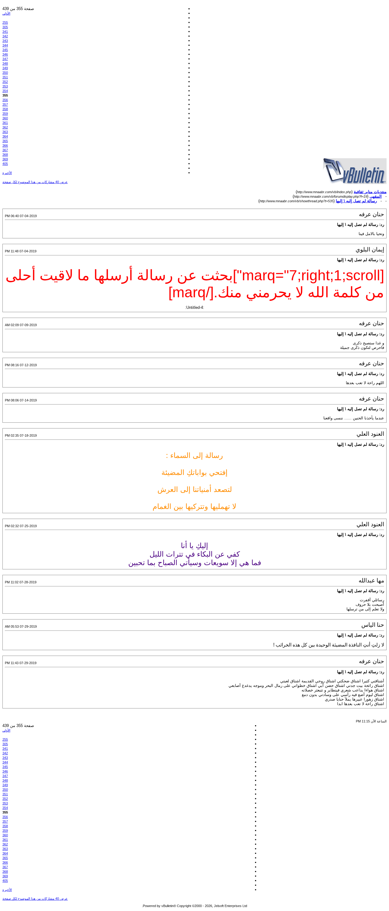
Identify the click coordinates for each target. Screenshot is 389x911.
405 (5, 163)
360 (5, 118)
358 (5, 109)
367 (5, 150)
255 (5, 22)
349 (5, 68)
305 (5, 27)
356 (5, 100)
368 (5, 154)
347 (5, 59)
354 (5, 91)
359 (5, 113)
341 (5, 31)
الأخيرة (7, 173)
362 (5, 127)
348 (5, 63)
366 (5, 145)
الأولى (6, 13)
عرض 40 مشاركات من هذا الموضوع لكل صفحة (35, 182)
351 (5, 77)
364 (5, 136)
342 (5, 36)
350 (5, 72)
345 (5, 50)
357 (5, 104)
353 (5, 86)
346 (5, 54)
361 (5, 123)
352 (5, 82)
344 (5, 45)
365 (5, 141)
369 (5, 159)
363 (5, 132)
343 (5, 41)
